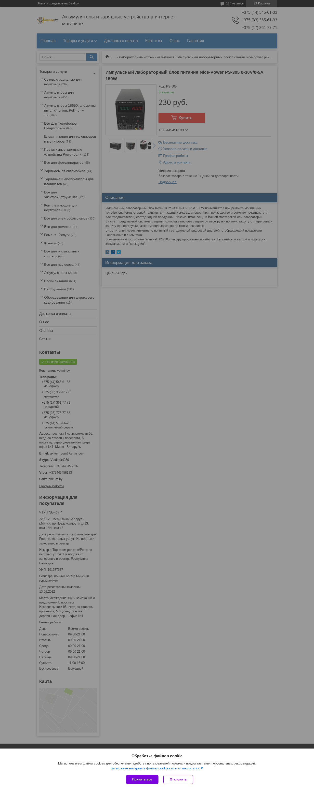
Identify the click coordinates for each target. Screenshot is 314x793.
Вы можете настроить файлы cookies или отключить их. (155, 768)
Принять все (142, 779)
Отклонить (178, 779)
